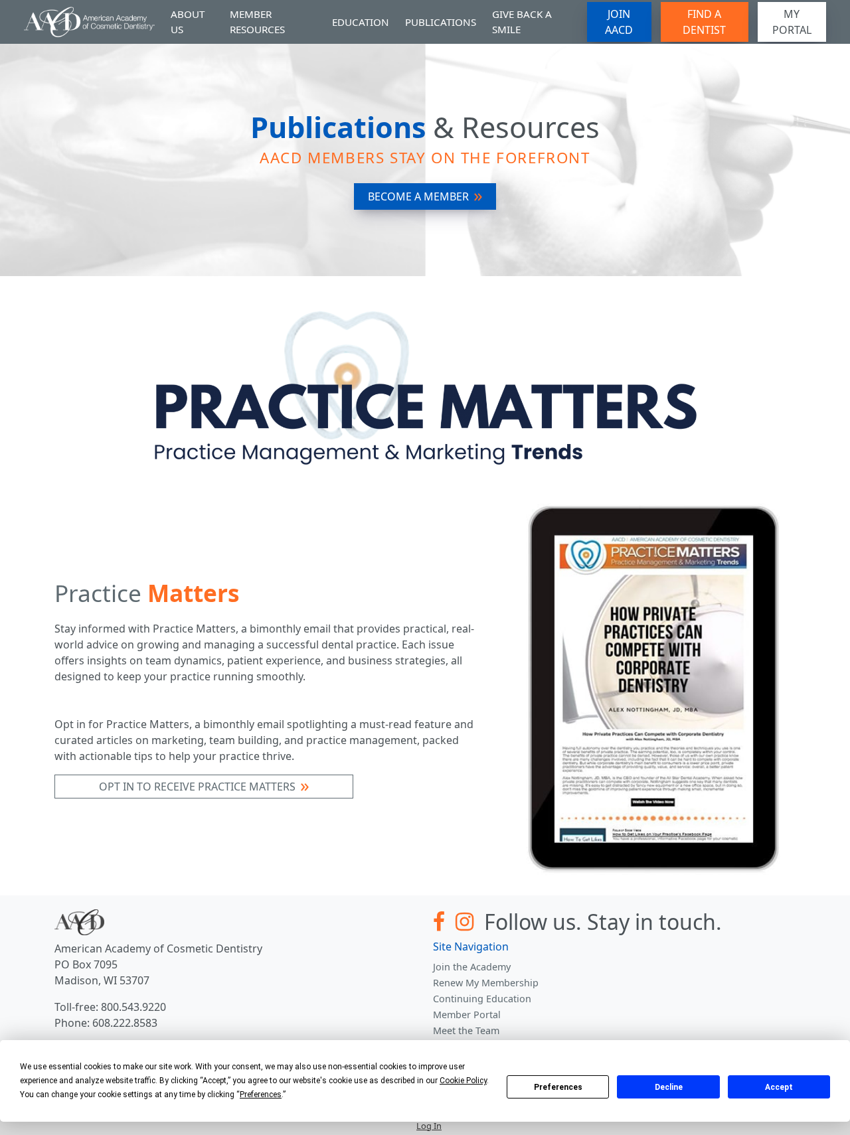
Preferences (558, 1087)
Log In (429, 1126)
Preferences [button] (261, 1094)
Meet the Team (466, 1030)
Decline (669, 1087)
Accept (779, 1087)
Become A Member (418, 196)
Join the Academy (472, 966)
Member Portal (467, 1014)
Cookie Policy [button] (463, 1080)
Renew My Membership (486, 982)
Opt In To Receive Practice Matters (197, 786)
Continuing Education (482, 998)
